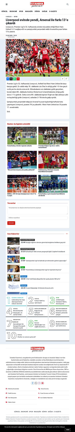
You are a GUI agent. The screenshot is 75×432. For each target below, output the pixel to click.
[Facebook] (32, 383)
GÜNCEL (4, 11)
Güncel (36, 298)
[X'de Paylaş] (11, 78)
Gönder (11, 223)
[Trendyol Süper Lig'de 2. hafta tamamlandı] (53, 135)
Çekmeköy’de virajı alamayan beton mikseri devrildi (18, 302)
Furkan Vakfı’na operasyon (39, 302)
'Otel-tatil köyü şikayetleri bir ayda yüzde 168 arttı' (40, 279)
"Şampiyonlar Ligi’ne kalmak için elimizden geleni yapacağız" (44, 261)
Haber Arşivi (11, 402)
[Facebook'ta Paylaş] (7, 78)
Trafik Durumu (12, 393)
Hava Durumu (45, 388)
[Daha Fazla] (18, 78)
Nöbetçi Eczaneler (13, 388)
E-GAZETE (53, 11)
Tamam (67, 429)
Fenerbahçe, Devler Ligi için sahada (19, 146)
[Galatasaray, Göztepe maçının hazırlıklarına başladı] (53, 159)
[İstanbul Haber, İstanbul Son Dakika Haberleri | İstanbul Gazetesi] (37, 4)
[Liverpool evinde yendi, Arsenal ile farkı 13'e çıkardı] (37, 58)
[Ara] (68, 4)
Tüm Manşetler (12, 397)
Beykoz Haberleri (61, 321)
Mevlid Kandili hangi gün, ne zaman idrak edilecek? (18, 313)
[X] (35, 383)
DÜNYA (37, 11)
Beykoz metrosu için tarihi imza (61, 325)
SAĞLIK (44, 11)
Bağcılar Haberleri (40, 308)
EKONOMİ (13, 11)
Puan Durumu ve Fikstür (47, 393)
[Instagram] (39, 383)
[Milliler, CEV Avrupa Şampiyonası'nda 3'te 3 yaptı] (22, 183)
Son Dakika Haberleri (46, 397)
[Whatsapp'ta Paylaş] (14, 78)
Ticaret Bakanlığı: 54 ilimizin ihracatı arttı (37, 288)
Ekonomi (23, 276)
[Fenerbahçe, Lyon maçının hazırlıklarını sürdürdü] (53, 183)
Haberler (9, 16)
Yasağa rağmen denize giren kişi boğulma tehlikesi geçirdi (43, 242)
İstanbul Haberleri (17, 297)
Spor (15, 16)
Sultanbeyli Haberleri (27, 249)
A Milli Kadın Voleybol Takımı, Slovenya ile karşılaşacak (61, 302)
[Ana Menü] (7, 4)
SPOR (21, 11)
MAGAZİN (28, 11)
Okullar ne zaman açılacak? (26, 337)
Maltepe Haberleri (61, 308)
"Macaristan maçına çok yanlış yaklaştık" (21, 170)
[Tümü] (67, 234)
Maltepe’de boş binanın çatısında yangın (61, 313)
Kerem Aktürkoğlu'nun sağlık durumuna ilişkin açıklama (40, 325)
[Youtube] (42, 383)
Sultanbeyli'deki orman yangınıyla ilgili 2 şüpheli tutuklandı (43, 251)
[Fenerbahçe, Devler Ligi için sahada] (22, 135)
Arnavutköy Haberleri (27, 239)
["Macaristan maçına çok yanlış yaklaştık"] (22, 159)
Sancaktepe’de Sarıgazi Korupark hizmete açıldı (19, 326)
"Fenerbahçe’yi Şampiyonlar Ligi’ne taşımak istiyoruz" (41, 270)
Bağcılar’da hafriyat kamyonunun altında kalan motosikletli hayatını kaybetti (40, 313)
